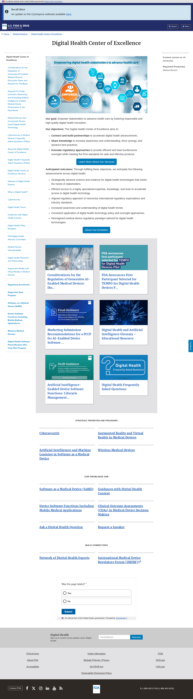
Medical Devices (20, 34)
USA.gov (160, 666)
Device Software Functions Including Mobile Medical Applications (17, 318)
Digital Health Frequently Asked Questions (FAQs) (19, 161)
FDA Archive (32, 654)
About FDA (32, 660)
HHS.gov (160, 660)
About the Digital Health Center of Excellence (18, 150)
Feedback (191, 346)
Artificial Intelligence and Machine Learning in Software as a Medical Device (65, 454)
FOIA (160, 654)
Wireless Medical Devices (16, 332)
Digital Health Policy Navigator (16, 227)
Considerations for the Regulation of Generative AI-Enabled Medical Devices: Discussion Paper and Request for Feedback (18, 75)
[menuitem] (175, 60)
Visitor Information (96, 654)
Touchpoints (120, 618)
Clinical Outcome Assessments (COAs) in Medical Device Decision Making (123, 510)
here (68, 14)
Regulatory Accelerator (19, 285)
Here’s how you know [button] (53, 2)
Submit (68, 611)
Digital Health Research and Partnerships (18, 259)
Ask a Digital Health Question (61, 527)
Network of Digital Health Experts (19, 183)
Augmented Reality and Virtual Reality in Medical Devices (19, 271)
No (69, 601)
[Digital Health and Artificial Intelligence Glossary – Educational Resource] (123, 298)
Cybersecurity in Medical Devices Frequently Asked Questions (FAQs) (19, 138)
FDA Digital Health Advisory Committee (17, 238)
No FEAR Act (96, 666)
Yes (69, 593)
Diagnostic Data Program (15, 294)
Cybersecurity (14, 199)
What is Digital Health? (18, 192)
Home (6, 34)
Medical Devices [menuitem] (170, 70)
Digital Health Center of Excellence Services (18, 172)
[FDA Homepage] (15, 26)
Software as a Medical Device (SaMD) (18, 304)
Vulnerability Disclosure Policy (96, 673)
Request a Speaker (111, 527)
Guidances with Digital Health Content (18, 216)
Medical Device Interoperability (14, 248)
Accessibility (32, 666)
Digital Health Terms (17, 207)
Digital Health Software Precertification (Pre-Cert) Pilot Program (19, 344)
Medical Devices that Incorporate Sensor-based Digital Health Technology (17, 123)
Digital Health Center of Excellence (17, 58)
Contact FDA (15, 688)
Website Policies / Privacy (96, 660)
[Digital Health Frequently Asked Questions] (123, 353)
